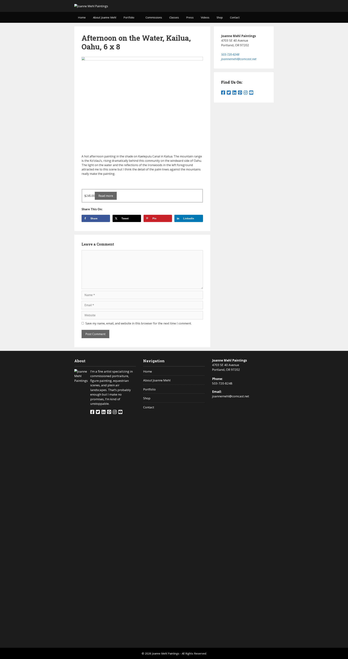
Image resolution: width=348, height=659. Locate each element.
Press (190, 17)
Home (82, 17)
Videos (205, 17)
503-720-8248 (230, 54)
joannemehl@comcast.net (238, 59)
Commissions (154, 17)
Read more (105, 196)
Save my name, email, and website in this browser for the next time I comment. (138, 323)
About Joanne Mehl (104, 17)
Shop (220, 17)
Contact (235, 17)
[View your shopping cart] (269, 17)
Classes (174, 17)
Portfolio (128, 17)
